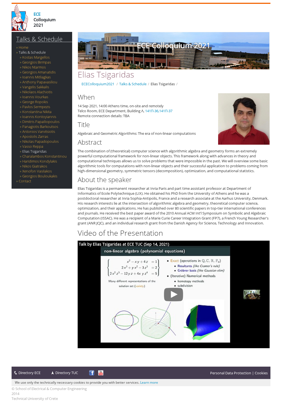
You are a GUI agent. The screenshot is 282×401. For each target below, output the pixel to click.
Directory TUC (66, 372)
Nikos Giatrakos (34, 166)
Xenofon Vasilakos (37, 171)
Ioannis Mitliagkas (36, 77)
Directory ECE (29, 372)
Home (23, 47)
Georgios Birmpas (36, 62)
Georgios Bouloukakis (39, 176)
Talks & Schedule (39, 39)
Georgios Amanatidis (39, 72)
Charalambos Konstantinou (44, 156)
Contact (25, 180)
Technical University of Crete (35, 398)
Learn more (149, 382)
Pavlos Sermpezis (36, 106)
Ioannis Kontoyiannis (39, 116)
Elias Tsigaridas (34, 151)
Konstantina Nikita (36, 111)
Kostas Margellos (36, 57)
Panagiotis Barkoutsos (40, 126)
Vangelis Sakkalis (35, 86)
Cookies (261, 372)
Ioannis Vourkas (35, 96)
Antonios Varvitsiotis (38, 131)
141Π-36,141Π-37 (158, 110)
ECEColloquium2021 (98, 83)
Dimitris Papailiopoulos (40, 121)
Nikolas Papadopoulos (40, 141)
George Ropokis (35, 101)
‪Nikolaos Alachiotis (37, 91)
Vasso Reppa (32, 146)
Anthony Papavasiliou (39, 81)
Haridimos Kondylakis (39, 161)
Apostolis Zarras (35, 136)
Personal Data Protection (230, 372)
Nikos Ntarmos (34, 67)
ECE (37, 14)
